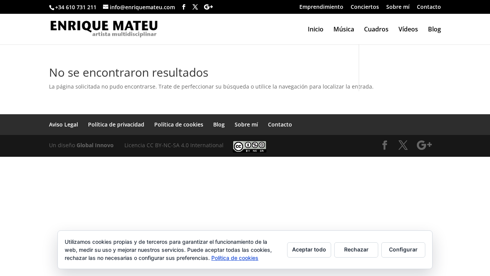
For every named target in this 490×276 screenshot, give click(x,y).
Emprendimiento (321, 7)
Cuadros (376, 29)
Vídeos (408, 29)
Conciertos (365, 7)
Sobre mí (398, 7)
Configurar (403, 249)
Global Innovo (95, 145)
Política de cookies (178, 124)
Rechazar (356, 249)
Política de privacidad (116, 124)
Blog (434, 29)
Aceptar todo (309, 249)
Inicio (315, 29)
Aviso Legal (63, 124)
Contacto (429, 7)
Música (343, 29)
